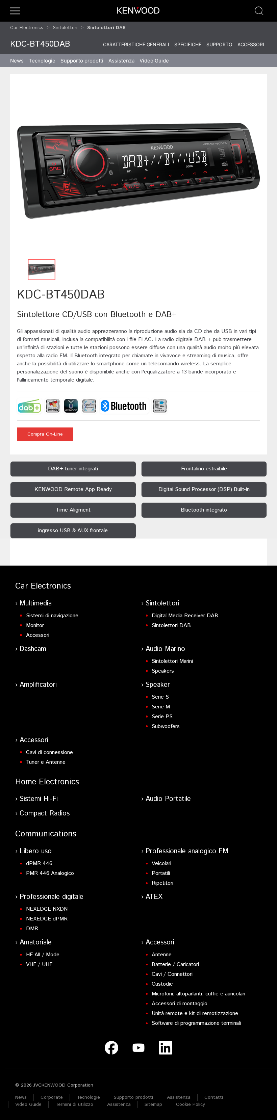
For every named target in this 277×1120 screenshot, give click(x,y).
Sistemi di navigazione (52, 616)
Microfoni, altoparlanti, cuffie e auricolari (198, 994)
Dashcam (33, 649)
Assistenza (179, 1097)
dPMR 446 (39, 863)
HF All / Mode (42, 955)
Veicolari (161, 863)
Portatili (161, 873)
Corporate (52, 1097)
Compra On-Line (45, 434)
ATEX (154, 897)
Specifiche (187, 44)
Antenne (162, 955)
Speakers (163, 671)
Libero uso (36, 851)
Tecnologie (42, 60)
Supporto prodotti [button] (81, 60)
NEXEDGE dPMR (47, 919)
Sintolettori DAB (171, 625)
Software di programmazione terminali (196, 1023)
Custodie (162, 984)
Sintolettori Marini (172, 661)
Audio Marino (165, 649)
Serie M (161, 707)
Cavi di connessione (49, 752)
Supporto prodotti (133, 1097)
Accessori (250, 44)
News (17, 60)
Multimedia (36, 603)
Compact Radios (45, 813)
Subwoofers (166, 726)
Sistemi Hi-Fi (39, 799)
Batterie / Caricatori (175, 964)
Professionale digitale (51, 897)
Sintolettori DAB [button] (106, 27)
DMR (32, 929)
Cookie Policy (190, 1104)
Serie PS (162, 717)
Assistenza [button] (121, 60)
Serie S (160, 697)
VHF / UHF (39, 964)
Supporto (219, 44)
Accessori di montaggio (179, 1004)
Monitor (35, 625)
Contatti (213, 1097)
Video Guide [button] (154, 60)
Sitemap (153, 1104)
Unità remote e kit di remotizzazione (195, 1013)
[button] (15, 11)
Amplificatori (38, 685)
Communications (45, 834)
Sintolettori (65, 27)
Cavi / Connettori (172, 974)
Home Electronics (47, 782)
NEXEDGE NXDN (47, 909)
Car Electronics (26, 27)
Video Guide (28, 1104)
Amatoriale (36, 942)
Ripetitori (162, 883)
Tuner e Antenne (46, 762)
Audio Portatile (168, 799)
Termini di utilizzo (74, 1104)
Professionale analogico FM (187, 851)
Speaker (158, 685)
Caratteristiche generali (136, 44)
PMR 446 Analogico (50, 873)
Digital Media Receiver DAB (185, 616)
